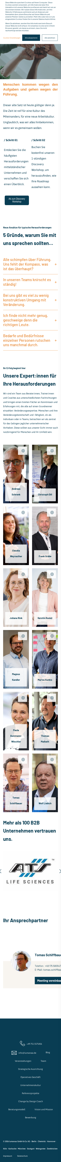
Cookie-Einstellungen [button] (11, 38)
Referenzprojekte (30, 1093)
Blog (48, 1052)
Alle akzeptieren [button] (31, 38)
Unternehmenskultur (30, 1085)
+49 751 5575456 (34, 1044)
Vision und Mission (44, 1109)
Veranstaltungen (23, 1061)
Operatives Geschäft (30, 1077)
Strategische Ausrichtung (30, 1069)
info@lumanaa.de (27, 1053)
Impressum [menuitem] (7, 1156)
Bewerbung (30, 1117)
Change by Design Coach (30, 1101)
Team (43, 1061)
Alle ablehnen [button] (50, 38)
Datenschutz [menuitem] (22, 1156)
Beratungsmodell (16, 1109)
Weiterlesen (14, 493)
